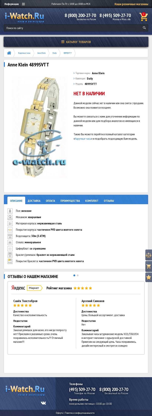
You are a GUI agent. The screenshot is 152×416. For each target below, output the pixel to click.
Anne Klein (41, 53)
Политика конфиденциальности (80, 413)
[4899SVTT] (40, 127)
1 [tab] (74, 275)
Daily (55, 53)
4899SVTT (68, 53)
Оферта (59, 413)
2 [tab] (78, 275)
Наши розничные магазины (131, 4)
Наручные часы (24, 53)
